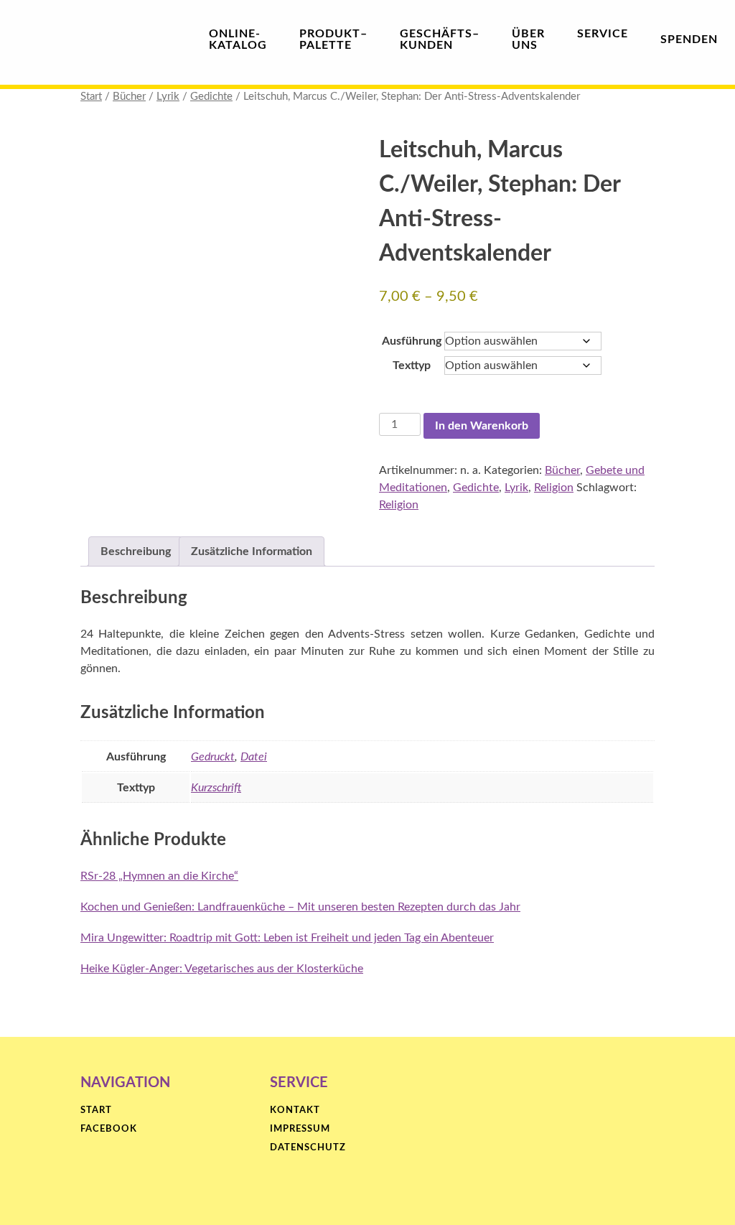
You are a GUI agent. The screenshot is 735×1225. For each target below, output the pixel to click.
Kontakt (295, 1110)
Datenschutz (308, 1147)
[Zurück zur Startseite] (86, 38)
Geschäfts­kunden (439, 39)
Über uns (528, 39)
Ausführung (411, 341)
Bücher (129, 96)
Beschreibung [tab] (135, 551)
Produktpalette (333, 39)
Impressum (300, 1129)
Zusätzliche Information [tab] (251, 551)
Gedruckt (213, 757)
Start (91, 96)
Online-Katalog (238, 39)
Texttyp (412, 365)
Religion (554, 487)
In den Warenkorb (481, 426)
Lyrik (167, 96)
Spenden (689, 39)
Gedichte (211, 96)
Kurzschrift (216, 787)
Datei (253, 757)
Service (602, 33)
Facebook (108, 1129)
